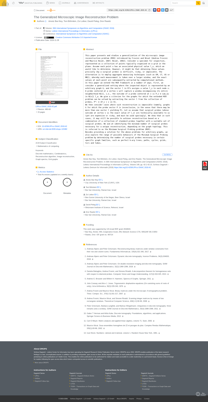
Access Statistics (46, 172)
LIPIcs (37, 376)
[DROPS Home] (13, 3)
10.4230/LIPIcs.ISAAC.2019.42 (54, 126)
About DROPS (122, 399)
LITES (73, 384)
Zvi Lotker (81, 21)
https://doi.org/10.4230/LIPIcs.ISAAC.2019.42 (132, 167)
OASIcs (37, 378)
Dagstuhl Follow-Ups (42, 381)
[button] (31, 3)
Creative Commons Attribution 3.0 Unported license (76, 37)
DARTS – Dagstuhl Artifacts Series (82, 376)
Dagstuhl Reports (77, 378)
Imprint (131, 399)
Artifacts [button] (99, 3)
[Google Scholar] (150, 252)
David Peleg (93, 21)
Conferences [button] (83, 3)
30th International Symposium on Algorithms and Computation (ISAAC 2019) (83, 28)
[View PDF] (52, 75)
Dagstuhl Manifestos (78, 381)
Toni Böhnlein (70, 21)
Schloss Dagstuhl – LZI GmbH (80, 399)
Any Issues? (203, 394)
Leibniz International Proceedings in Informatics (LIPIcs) (74, 31)
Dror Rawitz (105, 21)
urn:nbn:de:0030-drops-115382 (55, 129)
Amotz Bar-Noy (55, 21)
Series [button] (52, 3)
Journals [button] (66, 3)
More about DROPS (42, 362)
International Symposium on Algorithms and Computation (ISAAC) (82, 34)
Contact (146, 399)
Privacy (138, 399)
